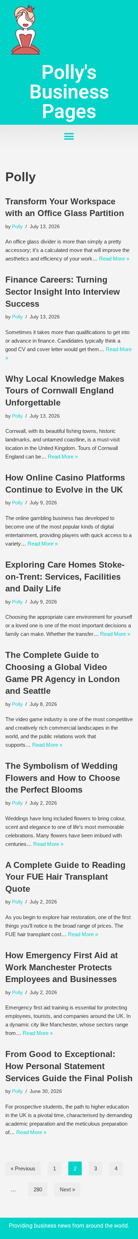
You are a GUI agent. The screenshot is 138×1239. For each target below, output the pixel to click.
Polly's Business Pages (69, 92)
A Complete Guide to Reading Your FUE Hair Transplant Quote (65, 877)
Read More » (114, 259)
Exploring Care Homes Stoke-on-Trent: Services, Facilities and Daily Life (65, 576)
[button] (69, 136)
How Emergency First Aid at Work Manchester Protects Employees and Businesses (61, 967)
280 (38, 1189)
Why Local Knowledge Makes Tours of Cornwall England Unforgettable (64, 390)
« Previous (23, 1168)
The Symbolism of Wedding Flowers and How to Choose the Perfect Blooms (62, 777)
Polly (17, 226)
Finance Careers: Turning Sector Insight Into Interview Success (62, 291)
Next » (67, 1189)
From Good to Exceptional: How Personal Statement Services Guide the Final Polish (69, 1066)
